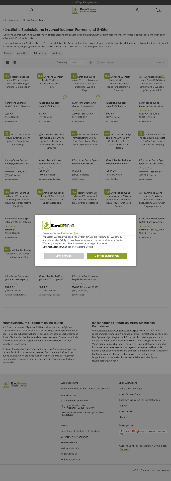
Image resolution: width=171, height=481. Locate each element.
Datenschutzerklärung (54, 247)
